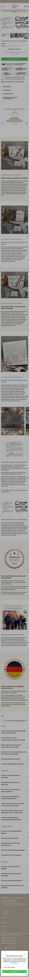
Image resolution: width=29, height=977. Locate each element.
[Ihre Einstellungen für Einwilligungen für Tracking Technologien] (26, 974)
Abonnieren (14, 971)
